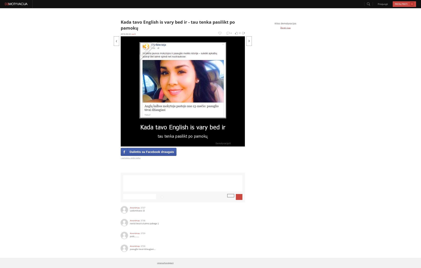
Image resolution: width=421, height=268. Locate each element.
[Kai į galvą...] (116, 41)
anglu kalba (135, 158)
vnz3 (133, 34)
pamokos (126, 158)
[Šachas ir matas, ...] (249, 41)
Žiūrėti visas (285, 28)
